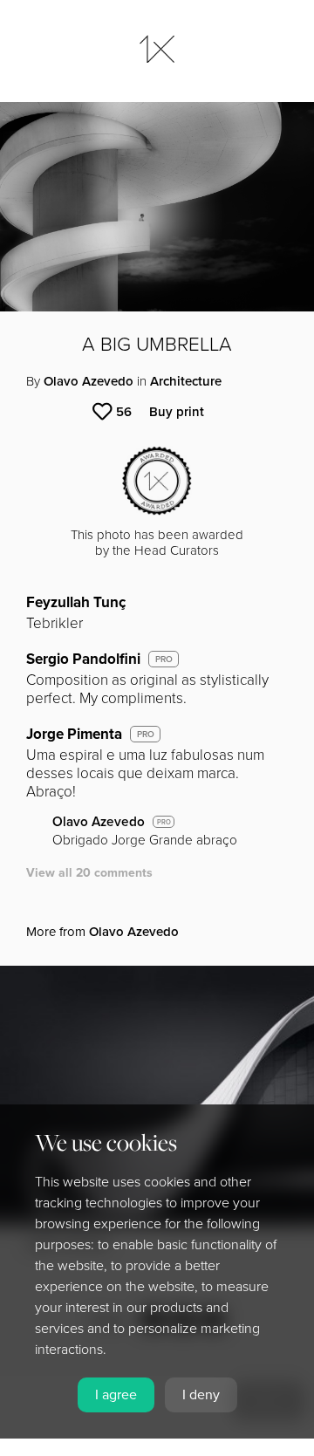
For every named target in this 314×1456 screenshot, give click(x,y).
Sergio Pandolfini (83, 659)
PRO (164, 659)
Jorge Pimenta (74, 734)
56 (124, 412)
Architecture (186, 381)
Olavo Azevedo (88, 381)
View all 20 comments (89, 872)
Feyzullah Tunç (76, 602)
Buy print (176, 412)
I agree (116, 1395)
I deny (201, 1395)
